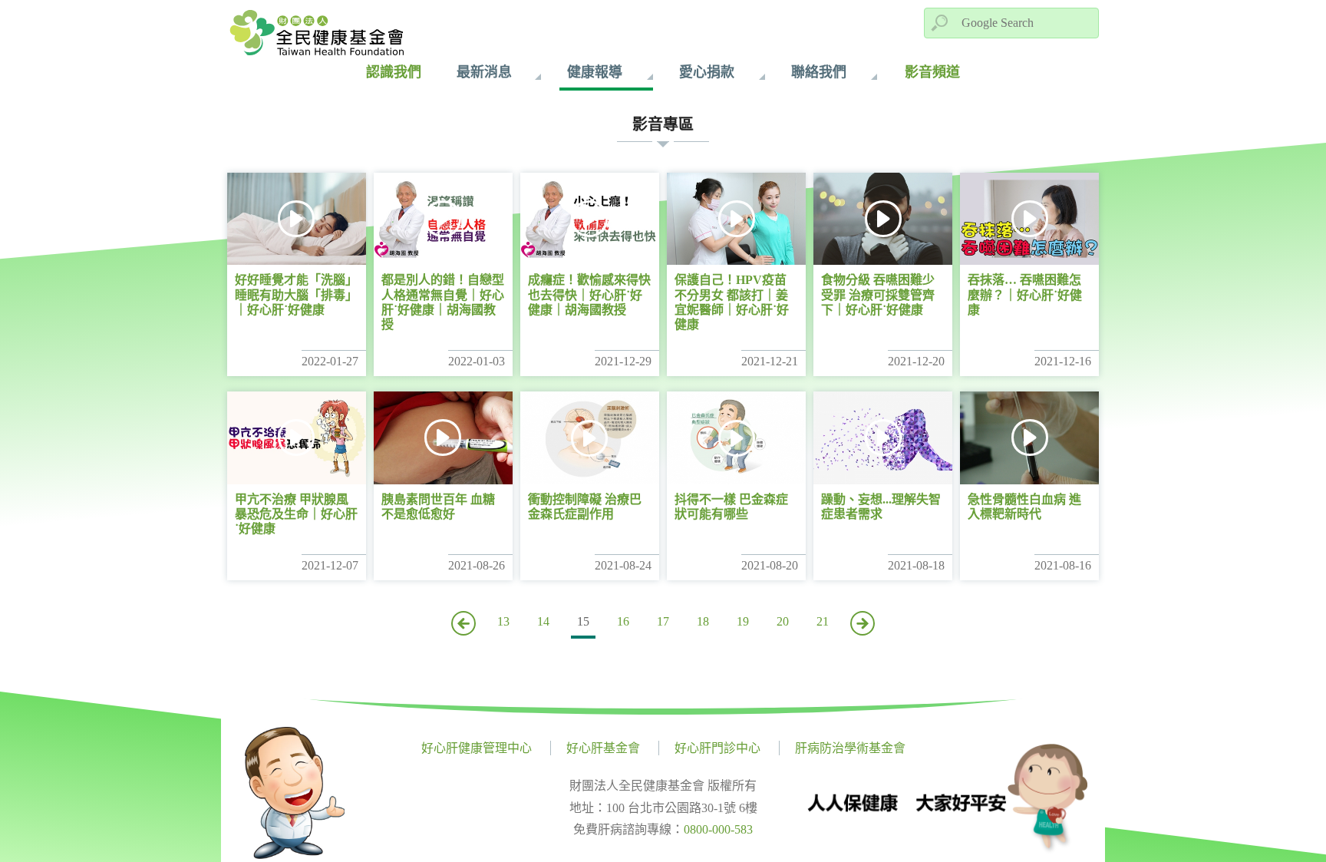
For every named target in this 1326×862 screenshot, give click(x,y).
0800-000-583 (718, 829)
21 (822, 621)
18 (703, 621)
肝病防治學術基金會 (850, 748)
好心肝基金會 (603, 748)
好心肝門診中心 (717, 748)
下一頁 (862, 623)
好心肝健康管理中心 (476, 748)
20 (783, 621)
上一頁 (463, 623)
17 (663, 621)
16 (623, 621)
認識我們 (393, 72)
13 (503, 621)
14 (543, 621)
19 (743, 621)
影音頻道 (932, 72)
